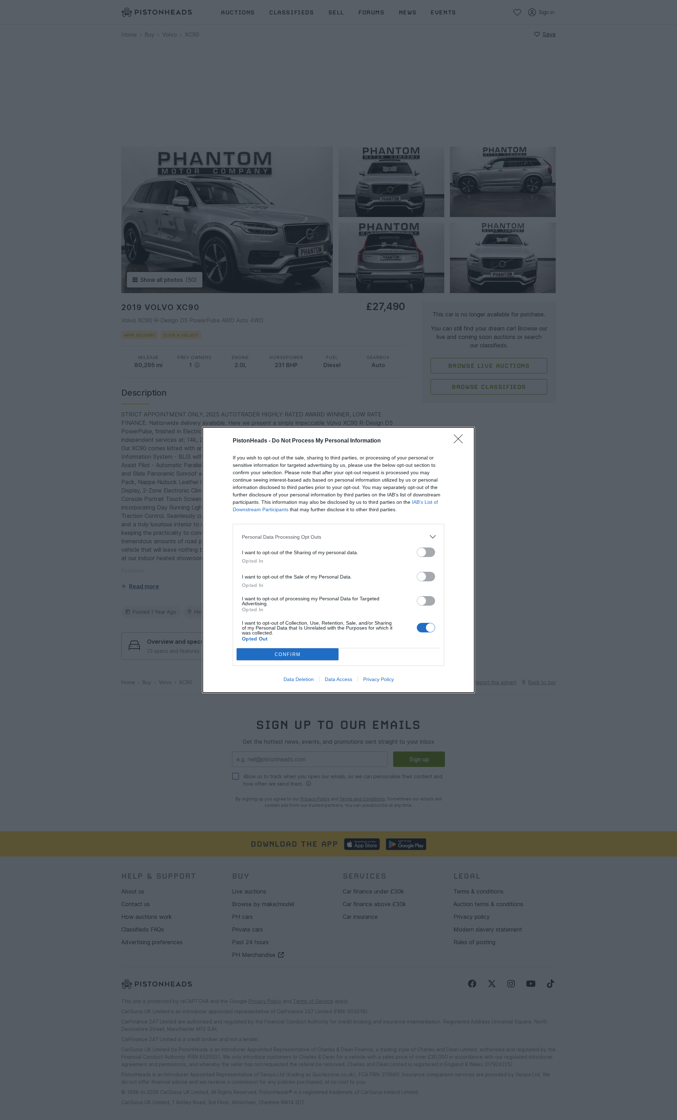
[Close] (460, 441)
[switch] (426, 552)
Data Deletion (298, 679)
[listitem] (338, 536)
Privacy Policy (378, 679)
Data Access (338, 679)
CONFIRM (288, 654)
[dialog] (338, 560)
